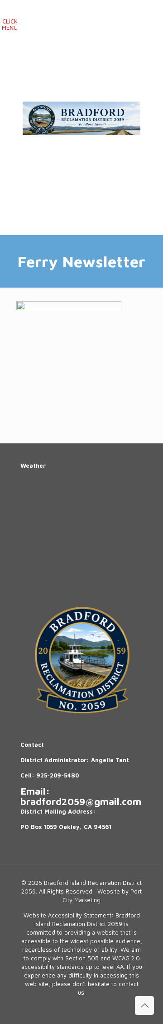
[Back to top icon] (144, 1005)
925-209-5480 (57, 775)
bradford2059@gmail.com (80, 801)
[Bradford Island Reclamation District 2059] (81, 117)
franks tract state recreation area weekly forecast (88, 575)
